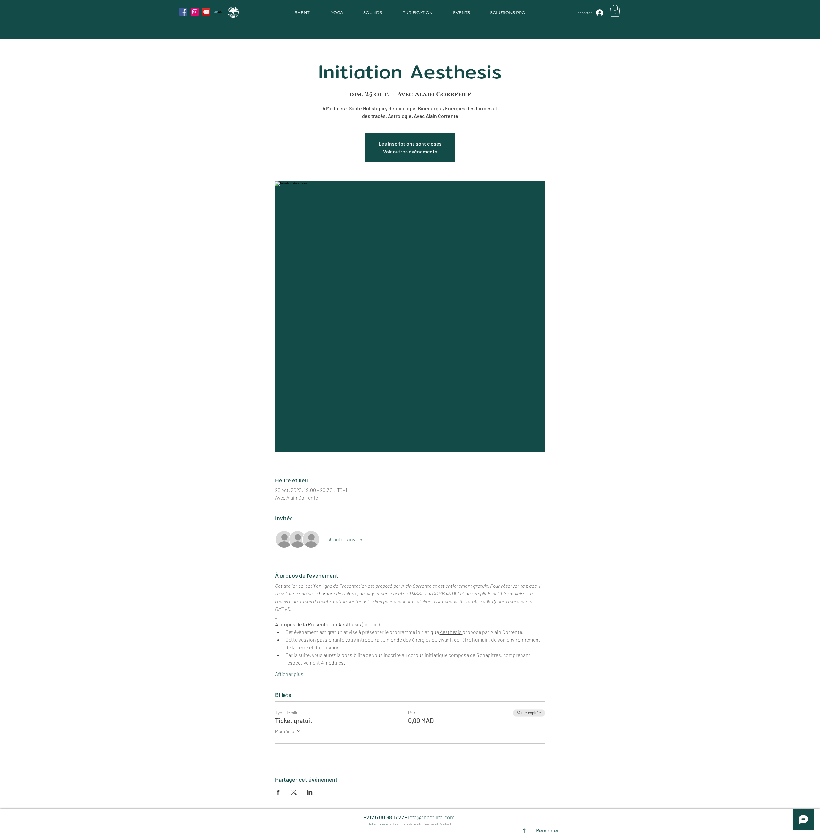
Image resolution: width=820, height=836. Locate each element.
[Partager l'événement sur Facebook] (278, 792)
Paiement (430, 824)
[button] (615, 11)
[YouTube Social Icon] (206, 12)
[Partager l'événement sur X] (294, 792)
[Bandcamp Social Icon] (218, 12)
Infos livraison (380, 824)
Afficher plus (289, 674)
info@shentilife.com (431, 817)
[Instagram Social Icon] (195, 12)
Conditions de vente (406, 824)
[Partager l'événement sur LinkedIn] (310, 792)
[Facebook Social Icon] (183, 12)
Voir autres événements (410, 151)
